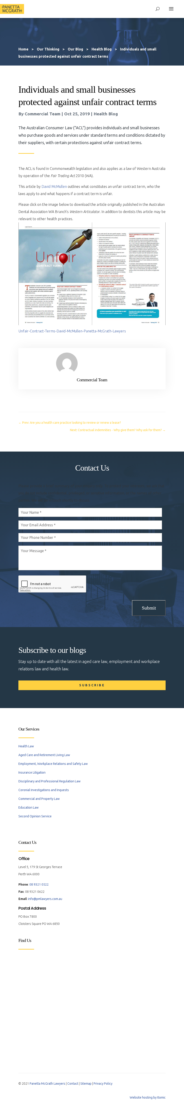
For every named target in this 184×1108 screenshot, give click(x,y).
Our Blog (75, 49)
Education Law (28, 807)
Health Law (26, 746)
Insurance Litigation (32, 772)
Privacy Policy (103, 1083)
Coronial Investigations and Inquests (43, 790)
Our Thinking (48, 49)
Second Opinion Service (35, 816)
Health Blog (106, 113)
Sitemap (86, 1083)
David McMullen (54, 186)
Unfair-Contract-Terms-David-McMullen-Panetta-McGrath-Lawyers (72, 331)
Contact (72, 1083)
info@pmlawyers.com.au (45, 899)
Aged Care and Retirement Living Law (44, 755)
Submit (149, 608)
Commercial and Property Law (39, 799)
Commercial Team (42, 113)
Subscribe (92, 685)
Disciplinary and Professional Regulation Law (49, 781)
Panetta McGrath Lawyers (47, 1083)
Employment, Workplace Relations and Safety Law (53, 764)
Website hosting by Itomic (148, 1097)
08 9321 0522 (39, 884)
